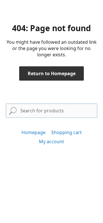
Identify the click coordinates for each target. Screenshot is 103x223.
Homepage (33, 132)
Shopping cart (66, 132)
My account (51, 141)
